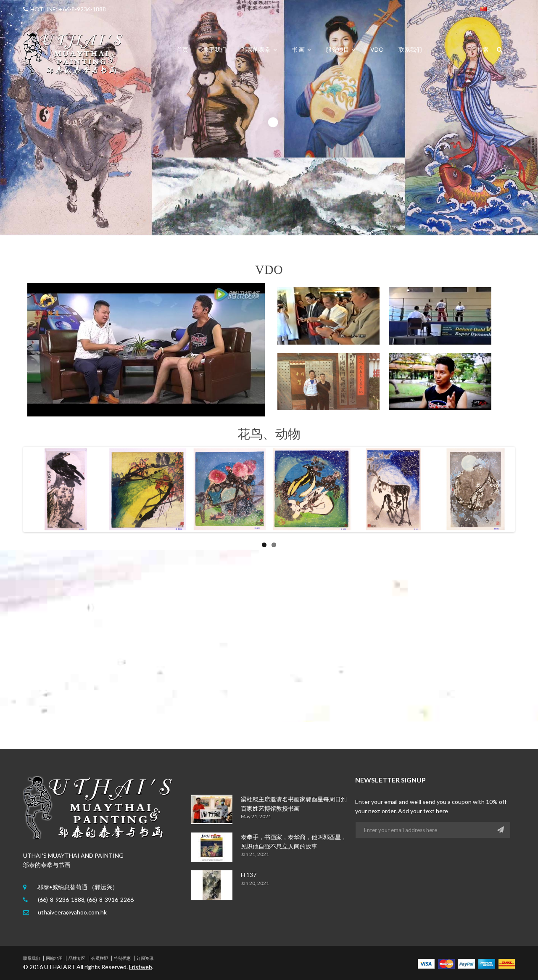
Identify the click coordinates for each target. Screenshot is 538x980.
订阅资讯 (145, 958)
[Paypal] (466, 963)
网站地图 (54, 958)
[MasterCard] (446, 963)
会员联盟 (99, 958)
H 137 (248, 874)
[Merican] (486, 963)
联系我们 (31, 958)
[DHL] (506, 963)
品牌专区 (77, 958)
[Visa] (426, 963)
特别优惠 (122, 958)
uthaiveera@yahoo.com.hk (72, 912)
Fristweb (140, 966)
